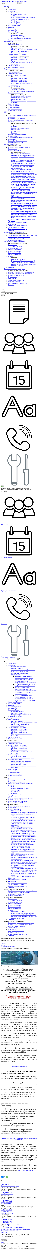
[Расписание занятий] (19, 390)
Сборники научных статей (16, 227)
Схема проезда (5, 1184)
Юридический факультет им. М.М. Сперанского (15, 1229)
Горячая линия (12, 277)
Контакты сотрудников (15, 73)
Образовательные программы (17, 54)
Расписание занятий (14, 72)
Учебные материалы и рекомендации (22, 91)
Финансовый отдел (13, 32)
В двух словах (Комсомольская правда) (23, 261)
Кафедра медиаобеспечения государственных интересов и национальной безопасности (24, 678)
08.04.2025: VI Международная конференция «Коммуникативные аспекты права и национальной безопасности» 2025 (24, 156)
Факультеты (11, 11)
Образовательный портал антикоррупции (20, 137)
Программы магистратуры (19, 61)
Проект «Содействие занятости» (17, 141)
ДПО (5, 112)
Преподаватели (12, 30)
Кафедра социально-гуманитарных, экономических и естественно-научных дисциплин (25, 692)
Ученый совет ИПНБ (14, 25)
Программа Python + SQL (15, 142)
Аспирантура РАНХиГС (11, 1224)
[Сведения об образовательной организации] (19, 327)
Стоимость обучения (17, 53)
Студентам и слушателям (11, 69)
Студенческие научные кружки (17, 225)
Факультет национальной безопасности (23, 17)
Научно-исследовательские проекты (19, 147)
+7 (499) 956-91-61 (6, 1210)
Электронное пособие (14, 253)
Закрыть (3, 1240)
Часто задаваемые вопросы (16, 67)
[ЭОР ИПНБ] (19, 359)
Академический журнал (15, 109)
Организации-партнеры (15, 248)
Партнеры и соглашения (15, 240)
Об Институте (12, 9)
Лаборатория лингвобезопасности (14, 241)
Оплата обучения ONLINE (19, 37)
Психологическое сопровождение (14, 269)
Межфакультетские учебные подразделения (19, 21)
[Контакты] (19, 453)
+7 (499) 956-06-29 (6, 1192)
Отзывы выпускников (14, 29)
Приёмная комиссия (17, 48)
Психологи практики (14, 281)
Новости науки (12, 149)
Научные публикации (14, 251)
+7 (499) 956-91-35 (6, 1202)
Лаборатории (12, 224)
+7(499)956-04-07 (12, 1248)
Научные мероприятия (14, 150)
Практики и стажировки (15, 93)
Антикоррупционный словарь (17, 134)
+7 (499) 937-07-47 (6, 1219)
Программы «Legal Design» (16, 139)
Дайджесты (11, 221)
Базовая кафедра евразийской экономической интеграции (24, 696)
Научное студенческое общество (17, 222)
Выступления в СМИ (14, 254)
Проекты (10, 256)
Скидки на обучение (14, 105)
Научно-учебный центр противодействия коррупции (23, 688)
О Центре (14, 126)
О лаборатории (12, 245)
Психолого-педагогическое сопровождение (21, 272)
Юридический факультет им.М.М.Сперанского (18, 15)
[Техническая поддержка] (19, 485)
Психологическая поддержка (16, 275)
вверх (2, 1242)
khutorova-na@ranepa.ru (25, 1170)
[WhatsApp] (7, 1177)
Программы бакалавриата (19, 57)
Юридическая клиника (15, 40)
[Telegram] (4, 1177)
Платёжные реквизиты (18, 35)
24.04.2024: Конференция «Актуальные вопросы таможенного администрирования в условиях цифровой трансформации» (24, 199)
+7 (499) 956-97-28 (6, 1222)
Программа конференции (19, 1066)
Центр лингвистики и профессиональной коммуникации (25, 681)
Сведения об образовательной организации (14, 1)
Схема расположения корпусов (10, 1186)
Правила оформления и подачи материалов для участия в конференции (19, 1138)
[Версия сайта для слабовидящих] (19, 422)
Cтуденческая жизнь (14, 107)
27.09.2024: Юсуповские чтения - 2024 (23, 219)
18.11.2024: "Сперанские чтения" (21, 169)
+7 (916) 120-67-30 (6, 1211)
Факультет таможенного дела (20, 19)
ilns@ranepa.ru (32, 1248)
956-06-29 (20, 1248)
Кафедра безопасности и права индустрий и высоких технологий (25, 699)
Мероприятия (15, 131)
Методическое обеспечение (16, 280)
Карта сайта (4, 1232)
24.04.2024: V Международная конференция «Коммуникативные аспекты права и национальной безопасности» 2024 (24, 193)
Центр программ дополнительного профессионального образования (25, 685)
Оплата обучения (13, 104)
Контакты (11, 27)
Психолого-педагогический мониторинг (20, 273)
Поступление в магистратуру (20, 51)
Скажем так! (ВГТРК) (17, 259)
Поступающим (8, 41)
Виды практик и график (18, 99)
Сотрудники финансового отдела (21, 38)
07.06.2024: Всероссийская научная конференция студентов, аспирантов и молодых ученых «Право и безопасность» (24, 172)
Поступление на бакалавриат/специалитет (24, 49)
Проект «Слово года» (17, 265)
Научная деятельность (10, 144)
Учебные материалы (14, 86)
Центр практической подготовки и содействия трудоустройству (21, 96)
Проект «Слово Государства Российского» (24, 264)
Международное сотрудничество (14, 232)
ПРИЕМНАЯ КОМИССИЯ (16, 45)
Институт (7, 6)
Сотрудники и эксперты (15, 246)
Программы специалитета (19, 59)
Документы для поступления (16, 118)
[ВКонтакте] (2, 1177)
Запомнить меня (8, 293)
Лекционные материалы (18, 89)
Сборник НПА (12, 136)
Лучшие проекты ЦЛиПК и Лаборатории (23, 262)
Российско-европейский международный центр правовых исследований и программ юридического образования (22, 237)
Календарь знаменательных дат (17, 229)
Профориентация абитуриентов (17, 283)
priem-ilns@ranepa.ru (7, 1194)
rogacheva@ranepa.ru (7, 1213)
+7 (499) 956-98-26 (6, 1221)
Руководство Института (15, 24)
